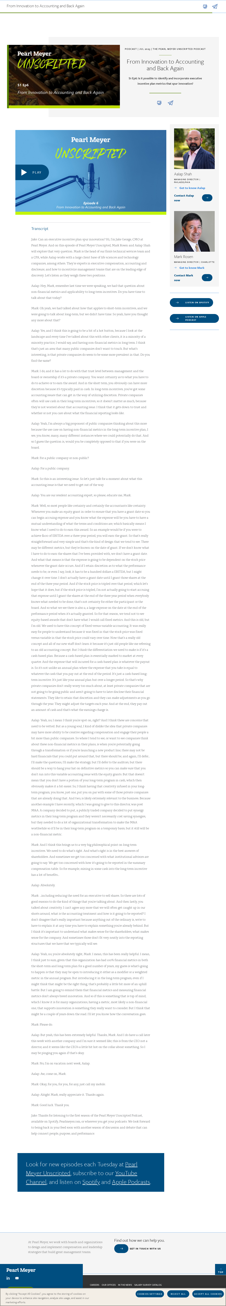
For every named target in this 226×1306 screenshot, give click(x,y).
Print (159, 103)
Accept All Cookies (208, 1293)
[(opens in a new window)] (8, 1278)
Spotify (91, 1181)
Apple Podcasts (131, 1181)
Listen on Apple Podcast (196, 318)
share (170, 102)
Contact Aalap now (184, 197)
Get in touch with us (145, 1248)
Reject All (178, 1293)
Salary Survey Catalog (148, 1285)
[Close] (220, 1297)
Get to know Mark (191, 267)
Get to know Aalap (192, 188)
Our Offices (109, 1285)
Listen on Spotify (197, 302)
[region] (113, 1297)
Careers (94, 1285)
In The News (125, 1285)
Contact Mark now (183, 277)
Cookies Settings (149, 1293)
